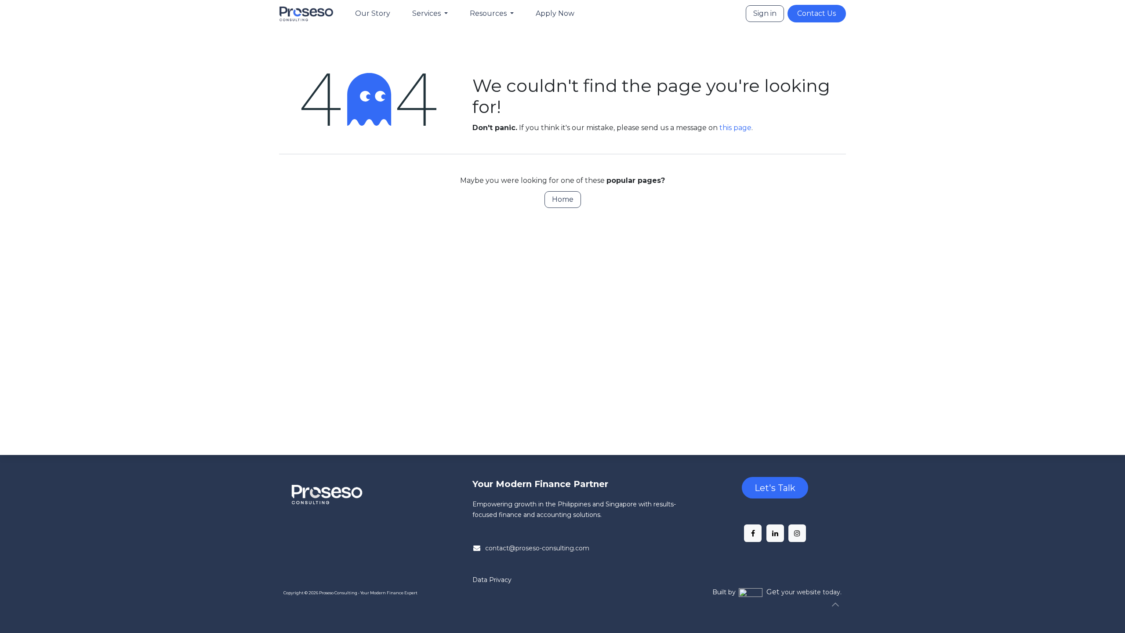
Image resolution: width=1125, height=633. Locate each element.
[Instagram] (797, 533)
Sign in (765, 13)
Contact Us (816, 13)
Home (562, 199)
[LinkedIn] (775, 533)
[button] (835, 604)
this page (735, 128)
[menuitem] (372, 13)
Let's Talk (775, 488)
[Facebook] (753, 533)
